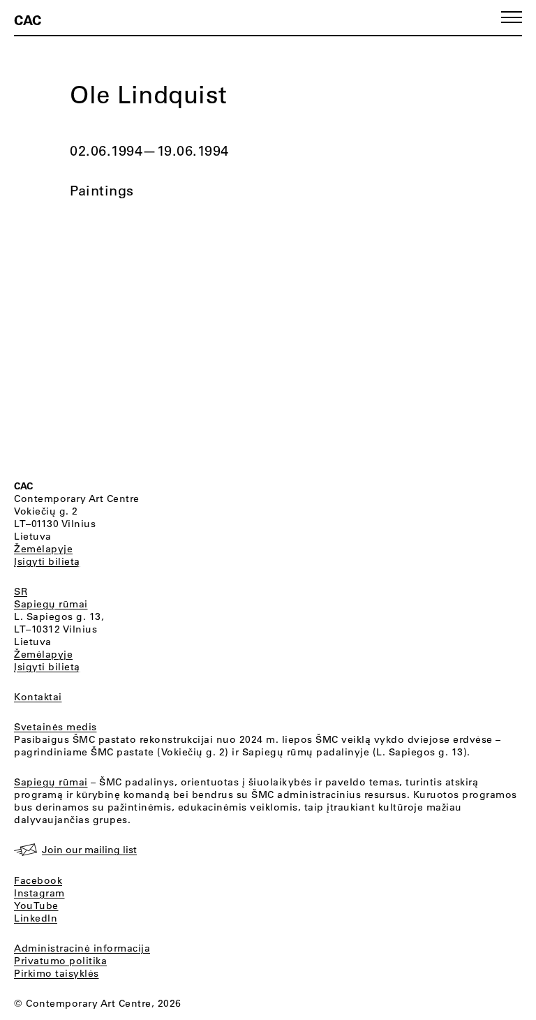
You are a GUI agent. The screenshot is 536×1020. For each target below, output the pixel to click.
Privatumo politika (60, 960)
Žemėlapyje (43, 548)
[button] (511, 17)
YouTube (36, 905)
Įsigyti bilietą (47, 561)
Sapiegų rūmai (51, 604)
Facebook (38, 880)
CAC (27, 19)
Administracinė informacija (82, 948)
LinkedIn (35, 918)
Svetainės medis (55, 726)
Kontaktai (38, 696)
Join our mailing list (89, 849)
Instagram (39, 893)
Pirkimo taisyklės (56, 973)
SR (20, 591)
